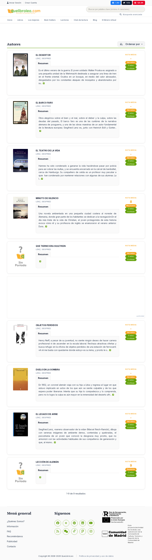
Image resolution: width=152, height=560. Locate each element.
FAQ (9, 531)
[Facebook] (57, 523)
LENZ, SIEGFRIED (43, 58)
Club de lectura (81, 20)
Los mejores (33, 20)
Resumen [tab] (43, 63)
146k (128, 3)
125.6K (140, 3)
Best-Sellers (50, 20)
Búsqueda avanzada (132, 14)
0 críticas (130, 68)
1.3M (117, 3)
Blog (95, 20)
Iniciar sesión (15, 3)
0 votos (131, 65)
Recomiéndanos (15, 536)
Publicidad (12, 541)
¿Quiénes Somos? (15, 521)
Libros (20, 20)
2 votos (131, 209)
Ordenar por (133, 44)
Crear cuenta (31, 3)
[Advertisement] (76, 33)
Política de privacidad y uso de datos (96, 556)
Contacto (11, 546)
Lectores (65, 20)
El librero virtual (109, 20)
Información (12, 526)
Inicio (9, 20)
